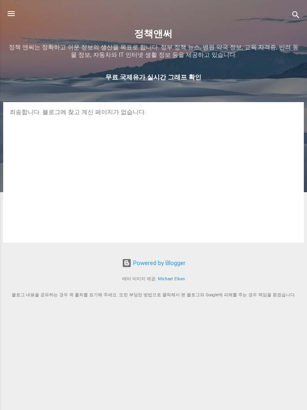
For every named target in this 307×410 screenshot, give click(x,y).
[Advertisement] (153, 176)
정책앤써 (153, 33)
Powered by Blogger (158, 263)
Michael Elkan (171, 278)
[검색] (296, 16)
